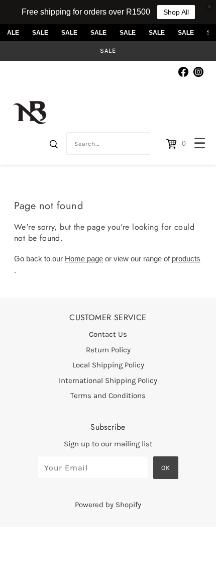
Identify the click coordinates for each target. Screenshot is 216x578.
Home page (84, 258)
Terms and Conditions (108, 395)
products (186, 258)
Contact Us (108, 334)
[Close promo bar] (209, 7)
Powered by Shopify (108, 504)
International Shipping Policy (108, 380)
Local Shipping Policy (108, 364)
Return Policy (108, 349)
